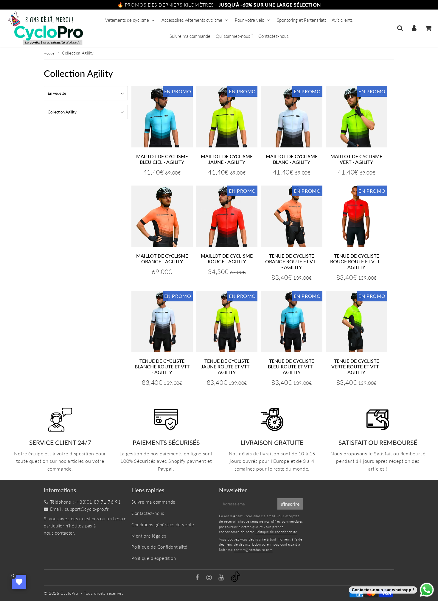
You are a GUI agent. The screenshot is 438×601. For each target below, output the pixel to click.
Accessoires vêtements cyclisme (191, 20)
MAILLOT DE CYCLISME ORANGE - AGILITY (162, 258)
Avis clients (342, 20)
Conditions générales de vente (162, 524)
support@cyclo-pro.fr (86, 509)
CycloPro (69, 593)
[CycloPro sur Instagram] (210, 577)
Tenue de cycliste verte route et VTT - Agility (356, 366)
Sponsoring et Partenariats (301, 20)
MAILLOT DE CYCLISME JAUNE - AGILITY (227, 159)
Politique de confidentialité (276, 532)
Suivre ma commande (190, 36)
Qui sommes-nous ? (234, 36)
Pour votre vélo (249, 20)
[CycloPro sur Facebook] (198, 577)
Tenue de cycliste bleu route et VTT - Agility (292, 366)
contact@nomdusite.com (253, 550)
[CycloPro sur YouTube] (221, 577)
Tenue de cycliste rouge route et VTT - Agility (356, 261)
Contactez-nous (273, 36)
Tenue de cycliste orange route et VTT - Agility (291, 261)
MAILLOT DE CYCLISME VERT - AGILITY (356, 159)
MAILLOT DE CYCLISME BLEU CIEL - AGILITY (162, 159)
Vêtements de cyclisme (127, 20)
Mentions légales (148, 535)
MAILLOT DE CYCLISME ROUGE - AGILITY (227, 258)
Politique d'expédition (153, 558)
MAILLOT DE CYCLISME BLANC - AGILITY (292, 159)
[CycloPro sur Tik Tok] (235, 580)
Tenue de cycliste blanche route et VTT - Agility (162, 366)
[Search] (400, 28)
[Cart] (428, 28)
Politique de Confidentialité (159, 546)
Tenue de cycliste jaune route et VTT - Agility (226, 366)
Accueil (50, 53)
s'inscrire (290, 504)
